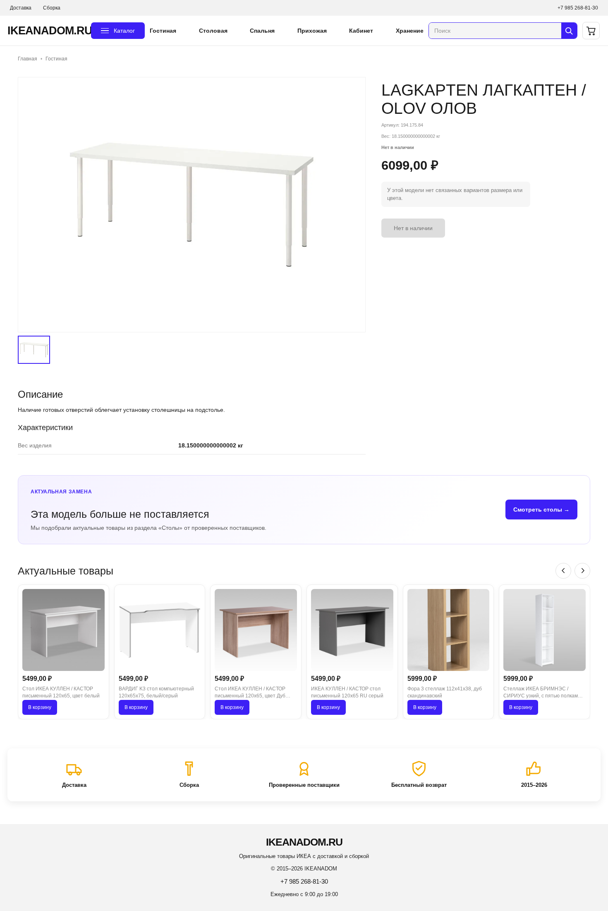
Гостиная (163, 30)
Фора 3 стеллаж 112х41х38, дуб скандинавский (444, 692)
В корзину (39, 707)
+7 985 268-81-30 (578, 8)
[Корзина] (591, 30)
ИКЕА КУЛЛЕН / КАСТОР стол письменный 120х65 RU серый (347, 692)
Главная (27, 59)
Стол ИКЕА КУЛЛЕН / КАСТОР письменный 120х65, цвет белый (61, 692)
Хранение (410, 30)
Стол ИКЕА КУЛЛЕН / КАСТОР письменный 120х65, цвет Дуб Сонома (250, 693)
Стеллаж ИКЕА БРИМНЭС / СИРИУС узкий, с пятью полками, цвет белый (542, 693)
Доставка (20, 8)
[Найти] (569, 30)
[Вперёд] (582, 571)
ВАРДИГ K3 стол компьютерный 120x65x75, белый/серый (156, 692)
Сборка (51, 8)
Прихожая (312, 30)
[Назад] (563, 571)
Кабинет (361, 30)
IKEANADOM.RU (46, 30)
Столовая (213, 30)
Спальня (262, 30)
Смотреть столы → (541, 509)
